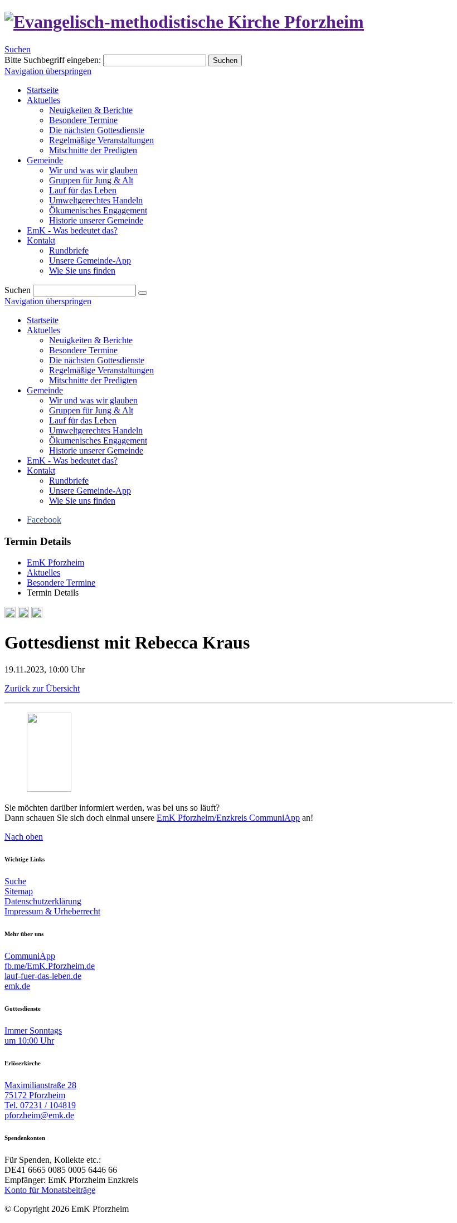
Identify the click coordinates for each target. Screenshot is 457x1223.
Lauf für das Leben (82, 420)
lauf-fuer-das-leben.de (42, 976)
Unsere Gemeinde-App (90, 490)
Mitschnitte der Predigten (93, 380)
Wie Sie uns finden (82, 500)
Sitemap (18, 891)
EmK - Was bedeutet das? (72, 460)
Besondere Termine (83, 350)
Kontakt (41, 470)
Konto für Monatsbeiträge (49, 1190)
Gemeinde (45, 390)
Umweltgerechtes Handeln (96, 430)
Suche (15, 881)
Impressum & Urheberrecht (52, 911)
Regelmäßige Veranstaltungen (101, 370)
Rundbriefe (69, 480)
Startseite (43, 320)
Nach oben (23, 836)
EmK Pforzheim (55, 562)
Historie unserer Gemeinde (96, 450)
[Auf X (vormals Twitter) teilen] (36, 615)
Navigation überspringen (47, 71)
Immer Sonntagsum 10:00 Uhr (33, 1035)
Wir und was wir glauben (93, 400)
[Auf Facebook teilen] (23, 615)
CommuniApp (29, 956)
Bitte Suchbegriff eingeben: (52, 60)
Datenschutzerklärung (42, 901)
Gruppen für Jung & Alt (91, 410)
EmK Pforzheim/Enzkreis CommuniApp (228, 817)
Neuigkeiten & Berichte (91, 340)
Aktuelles (43, 330)
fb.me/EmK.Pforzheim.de (49, 966)
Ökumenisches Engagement (98, 440)
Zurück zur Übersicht (42, 688)
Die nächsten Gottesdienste (96, 360)
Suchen (17, 49)
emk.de (17, 986)
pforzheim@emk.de (39, 1115)
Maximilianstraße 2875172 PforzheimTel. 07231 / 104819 (40, 1095)
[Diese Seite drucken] (10, 615)
